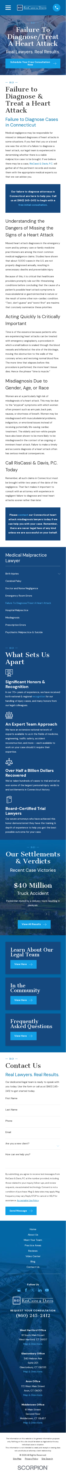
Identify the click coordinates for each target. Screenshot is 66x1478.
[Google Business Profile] (19, 1290)
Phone (8, 1121)
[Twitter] (33, 1290)
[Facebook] (26, 1290)
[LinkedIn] (40, 1290)
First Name (11, 1098)
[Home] (31, 7)
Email (8, 1132)
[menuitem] (30, 574)
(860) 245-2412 (33, 1315)
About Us (33, 1234)
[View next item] (46, 914)
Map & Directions (33, 1344)
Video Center (33, 1256)
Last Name (11, 1110)
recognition (38, 696)
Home (33, 1229)
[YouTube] (47, 1290)
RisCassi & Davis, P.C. (41, 163)
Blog (33, 1261)
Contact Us (33, 1267)
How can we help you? (17, 1154)
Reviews (33, 1250)
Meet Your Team (33, 1240)
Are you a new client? (17, 1143)
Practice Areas (33, 1245)
